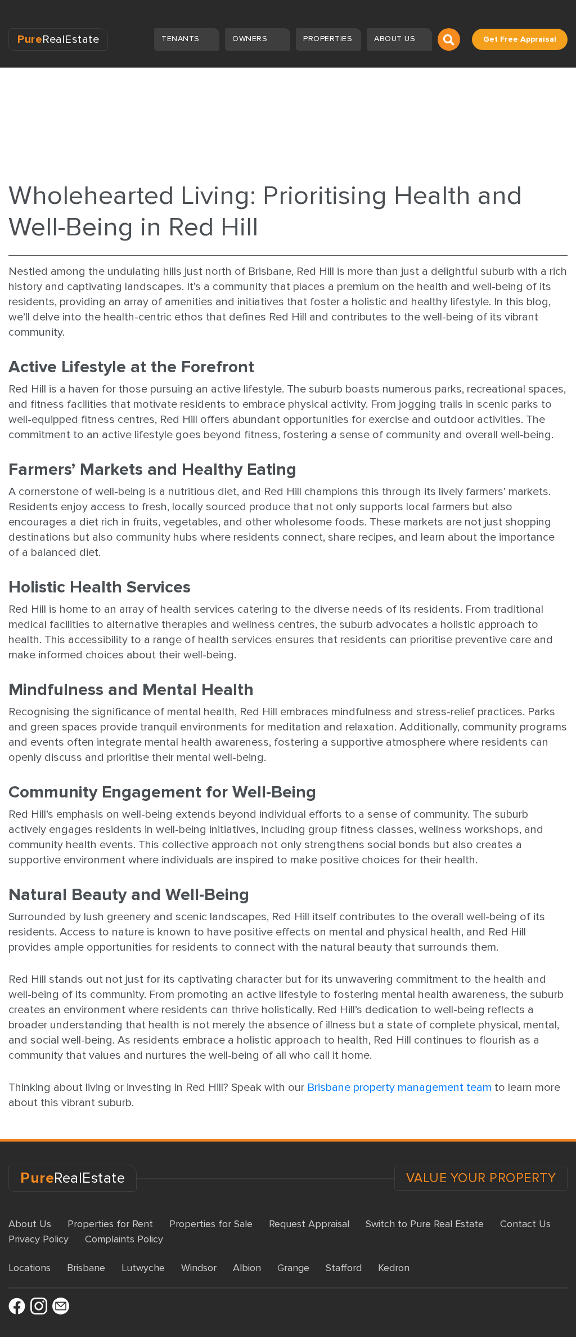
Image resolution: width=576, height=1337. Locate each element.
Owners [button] (251, 38)
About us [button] (396, 38)
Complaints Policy (124, 1239)
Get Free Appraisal (519, 39)
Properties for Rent (110, 1224)
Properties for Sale (211, 1224)
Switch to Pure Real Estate (425, 1224)
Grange (293, 1268)
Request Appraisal (309, 1224)
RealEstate (58, 39)
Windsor (199, 1268)
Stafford (344, 1268)
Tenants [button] (181, 38)
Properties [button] (329, 38)
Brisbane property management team (399, 1087)
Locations (29, 1268)
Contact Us (525, 1224)
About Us (29, 1224)
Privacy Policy (38, 1239)
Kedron (394, 1268)
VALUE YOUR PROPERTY (481, 1178)
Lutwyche (143, 1268)
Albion (247, 1268)
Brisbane (86, 1268)
